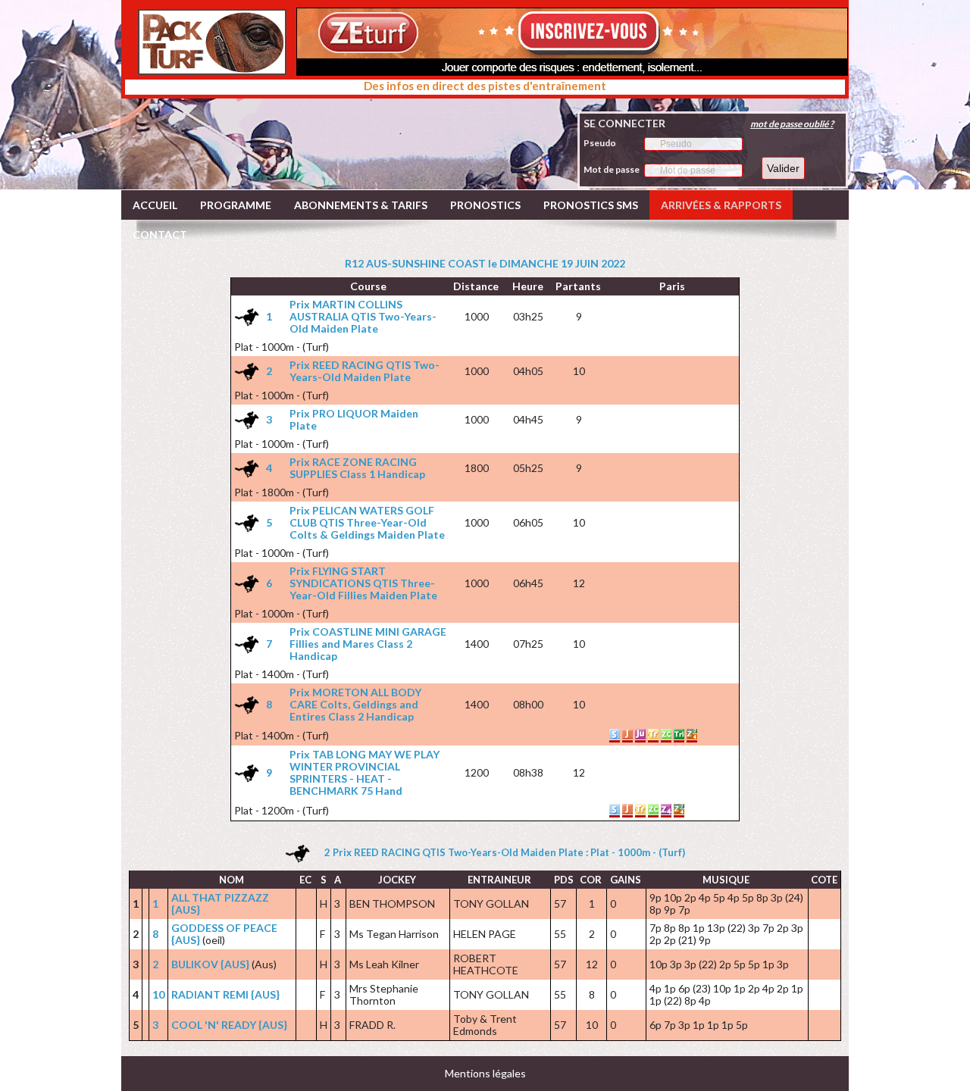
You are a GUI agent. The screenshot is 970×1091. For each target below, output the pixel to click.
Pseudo (600, 142)
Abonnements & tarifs (360, 205)
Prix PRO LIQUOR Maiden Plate (353, 419)
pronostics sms (590, 205)
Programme (235, 205)
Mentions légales (485, 1073)
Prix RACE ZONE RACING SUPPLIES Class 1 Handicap (357, 467)
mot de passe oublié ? (792, 124)
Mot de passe (612, 169)
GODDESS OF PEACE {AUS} (224, 933)
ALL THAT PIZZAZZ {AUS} (220, 903)
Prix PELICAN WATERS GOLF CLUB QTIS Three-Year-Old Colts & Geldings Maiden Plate (367, 522)
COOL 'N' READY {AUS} (229, 1024)
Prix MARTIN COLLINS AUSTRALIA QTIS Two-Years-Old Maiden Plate (362, 316)
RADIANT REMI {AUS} (225, 994)
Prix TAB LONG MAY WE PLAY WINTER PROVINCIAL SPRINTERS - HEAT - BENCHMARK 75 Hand (364, 772)
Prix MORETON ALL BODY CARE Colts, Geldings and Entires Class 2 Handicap (355, 704)
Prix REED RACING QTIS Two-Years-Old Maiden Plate (364, 370)
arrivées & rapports (721, 205)
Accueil (155, 205)
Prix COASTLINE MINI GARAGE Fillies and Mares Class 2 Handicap (367, 643)
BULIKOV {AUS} (210, 964)
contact (160, 234)
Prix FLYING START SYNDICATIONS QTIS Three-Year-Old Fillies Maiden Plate (363, 583)
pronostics (485, 205)
